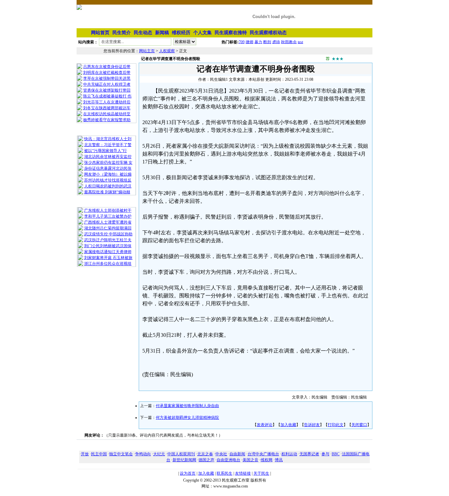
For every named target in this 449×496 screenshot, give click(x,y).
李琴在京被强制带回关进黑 (106, 78)
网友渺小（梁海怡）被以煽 (107, 174)
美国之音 (250, 460)
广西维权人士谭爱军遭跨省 (107, 222)
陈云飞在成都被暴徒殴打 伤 (107, 96)
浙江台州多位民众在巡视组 (107, 263)
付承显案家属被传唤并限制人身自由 (187, 405)
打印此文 (335, 424)
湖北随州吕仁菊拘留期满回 (107, 228)
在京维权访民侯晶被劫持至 (106, 114)
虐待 (276, 41)
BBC (336, 454)
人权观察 (167, 51)
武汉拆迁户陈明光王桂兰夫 (107, 240)
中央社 (221, 454)
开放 (85, 454)
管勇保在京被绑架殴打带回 (106, 90)
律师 (249, 41)
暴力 (258, 41)
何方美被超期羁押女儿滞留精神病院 (187, 417)
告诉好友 (312, 424)
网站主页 (147, 51)
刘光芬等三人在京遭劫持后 (106, 102)
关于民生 (261, 473)
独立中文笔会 (121, 454)
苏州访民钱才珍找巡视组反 (107, 180)
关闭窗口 (359, 424)
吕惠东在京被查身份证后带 (106, 66)
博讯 (279, 460)
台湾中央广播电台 (263, 454)
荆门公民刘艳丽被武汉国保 (107, 246)
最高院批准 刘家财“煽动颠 (107, 192)
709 (242, 41)
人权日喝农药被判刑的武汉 (107, 186)
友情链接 (243, 473)
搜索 (209, 43)
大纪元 (159, 454)
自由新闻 (237, 454)
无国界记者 (309, 454)
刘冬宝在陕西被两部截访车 (106, 108)
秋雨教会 (289, 41)
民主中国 (99, 454)
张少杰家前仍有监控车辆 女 (108, 162)
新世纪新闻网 (184, 460)
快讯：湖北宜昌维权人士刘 (107, 139)
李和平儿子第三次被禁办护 (107, 216)
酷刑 (267, 41)
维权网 (266, 460)
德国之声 (206, 460)
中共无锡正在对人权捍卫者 (106, 84)
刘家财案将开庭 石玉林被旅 (108, 257)
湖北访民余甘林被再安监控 (107, 156)
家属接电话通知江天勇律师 (107, 251)
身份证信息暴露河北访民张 (107, 168)
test (300, 41)
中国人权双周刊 (181, 454)
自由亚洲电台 (228, 460)
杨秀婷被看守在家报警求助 (106, 120)
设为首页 (188, 473)
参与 (325, 454)
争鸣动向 (143, 454)
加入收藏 (288, 424)
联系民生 (224, 473)
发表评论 (264, 424)
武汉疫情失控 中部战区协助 (108, 234)
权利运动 (289, 454)
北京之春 (205, 454)
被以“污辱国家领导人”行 (105, 150)
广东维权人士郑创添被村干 (107, 210)
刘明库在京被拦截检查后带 (106, 72)
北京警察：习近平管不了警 (107, 144)
